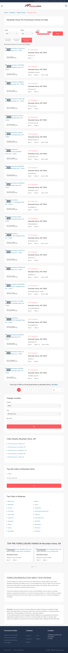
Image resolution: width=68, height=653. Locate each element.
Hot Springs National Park (41, 511)
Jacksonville (11, 514)
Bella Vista (11, 501)
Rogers (10, 524)
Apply (57, 33)
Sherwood (37, 528)
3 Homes (16, 39)
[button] (32, 567)
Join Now (54, 385)
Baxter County (21, 12)
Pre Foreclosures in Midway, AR (16, 444)
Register (38, 639)
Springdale (11, 531)
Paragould (10, 521)
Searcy (10, 528)
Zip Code (9, 418)
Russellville (38, 524)
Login (37, 635)
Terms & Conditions (18, 650)
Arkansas (12, 12)
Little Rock (11, 518)
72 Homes (26, 39)
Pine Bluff (37, 521)
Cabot (36, 504)
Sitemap (28, 642)
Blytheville (11, 504)
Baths (22, 30)
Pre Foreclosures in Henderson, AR (17, 450)
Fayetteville (38, 508)
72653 (9, 474)
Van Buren (37, 531)
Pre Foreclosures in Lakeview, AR (16, 453)
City (8, 410)
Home (6, 12)
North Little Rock (39, 518)
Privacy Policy (7, 650)
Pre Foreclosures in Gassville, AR (16, 447)
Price (38, 30)
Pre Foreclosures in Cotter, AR (16, 457)
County (9, 402)
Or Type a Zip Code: (12, 478)
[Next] (36, 390)
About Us (28, 635)
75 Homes (8, 39)
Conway (10, 508)
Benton (37, 501)
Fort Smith (10, 511)
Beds (6, 30)
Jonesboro (37, 514)
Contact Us (29, 639)
